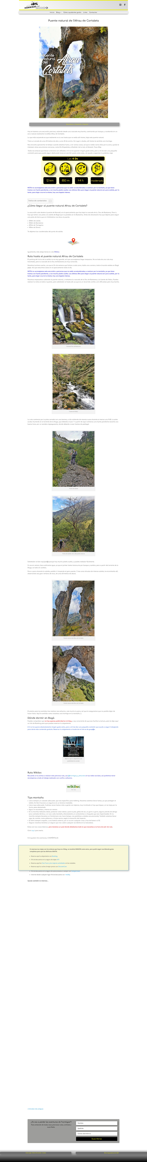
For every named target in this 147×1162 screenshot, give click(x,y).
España (85, 124)
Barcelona (69, 124)
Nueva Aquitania (76, 1022)
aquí (33, 830)
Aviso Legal (28, 1152)
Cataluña (78, 124)
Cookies (44, 1152)
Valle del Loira (59, 1097)
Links (85, 12)
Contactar (93, 12)
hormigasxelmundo (38, 948)
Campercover (75, 871)
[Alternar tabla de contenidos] (49, 201)
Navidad (58, 948)
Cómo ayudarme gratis (72, 12)
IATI (58, 860)
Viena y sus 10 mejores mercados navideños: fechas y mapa (51, 945)
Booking (54, 856)
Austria (64, 948)
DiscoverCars (62, 866)
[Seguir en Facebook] (125, 5)
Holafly (67, 875)
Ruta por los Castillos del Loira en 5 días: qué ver (47, 1095)
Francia (62, 1022)
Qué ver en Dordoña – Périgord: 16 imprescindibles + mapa (50, 1019)
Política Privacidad (36, 1152)
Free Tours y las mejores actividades (53, 863)
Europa (67, 1022)
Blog (58, 12)
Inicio (52, 12)
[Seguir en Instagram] (120, 5)
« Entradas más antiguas (35, 1109)
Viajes (57, 1022)
